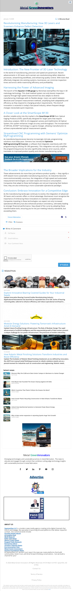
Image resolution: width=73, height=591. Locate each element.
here (49, 589)
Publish (65, 265)
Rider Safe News (10, 539)
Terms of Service (36, 574)
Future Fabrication (14, 217)
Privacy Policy (36, 580)
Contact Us (36, 569)
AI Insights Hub (10, 535)
